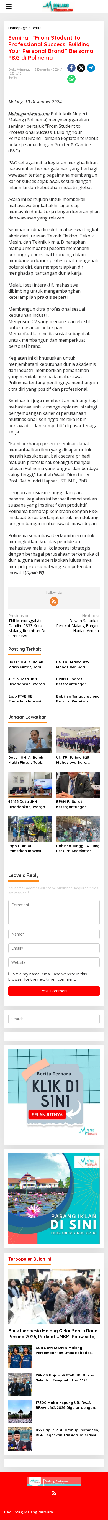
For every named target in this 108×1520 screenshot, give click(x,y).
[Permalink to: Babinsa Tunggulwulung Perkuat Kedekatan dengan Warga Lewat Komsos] (78, 828)
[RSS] (54, 601)
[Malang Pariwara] (58, 6)
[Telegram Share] (91, 68)
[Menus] (8, 6)
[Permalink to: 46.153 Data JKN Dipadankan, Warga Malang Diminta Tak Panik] (30, 784)
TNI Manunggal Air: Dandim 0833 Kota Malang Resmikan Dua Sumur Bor (28, 625)
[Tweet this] (81, 68)
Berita (12, 78)
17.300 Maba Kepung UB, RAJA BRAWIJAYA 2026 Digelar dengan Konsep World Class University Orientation (65, 1405)
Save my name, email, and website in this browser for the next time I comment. (47, 976)
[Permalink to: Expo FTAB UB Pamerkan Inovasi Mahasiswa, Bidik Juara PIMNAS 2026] (30, 828)
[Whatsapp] (71, 79)
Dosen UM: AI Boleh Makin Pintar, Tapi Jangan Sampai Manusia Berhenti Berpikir (25, 665)
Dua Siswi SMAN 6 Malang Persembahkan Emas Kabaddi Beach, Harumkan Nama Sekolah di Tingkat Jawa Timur (66, 1350)
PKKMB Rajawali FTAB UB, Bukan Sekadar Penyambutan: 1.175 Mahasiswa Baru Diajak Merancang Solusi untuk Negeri (65, 1378)
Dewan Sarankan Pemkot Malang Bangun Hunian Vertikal (78, 623)
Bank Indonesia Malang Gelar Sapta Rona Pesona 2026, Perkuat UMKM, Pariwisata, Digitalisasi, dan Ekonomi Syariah (52, 1334)
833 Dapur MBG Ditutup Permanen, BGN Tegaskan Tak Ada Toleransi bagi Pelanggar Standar (67, 1432)
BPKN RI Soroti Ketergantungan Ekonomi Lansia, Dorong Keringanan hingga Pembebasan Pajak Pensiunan (75, 681)
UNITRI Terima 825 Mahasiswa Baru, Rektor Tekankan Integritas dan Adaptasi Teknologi (73, 665)
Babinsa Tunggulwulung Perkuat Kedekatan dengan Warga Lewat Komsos (78, 699)
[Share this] (71, 68)
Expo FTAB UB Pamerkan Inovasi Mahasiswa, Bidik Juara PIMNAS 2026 (30, 699)
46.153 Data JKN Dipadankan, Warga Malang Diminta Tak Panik (26, 681)
